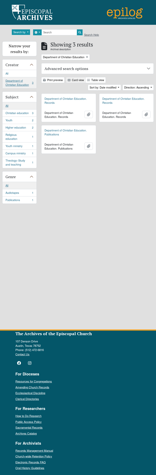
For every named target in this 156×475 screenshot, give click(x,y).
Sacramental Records (29, 427)
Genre (11, 176)
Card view (77, 80)
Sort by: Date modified (103, 87)
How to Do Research (28, 416)
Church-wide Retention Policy (33, 456)
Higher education (19, 128)
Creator (12, 64)
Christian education (19, 114)
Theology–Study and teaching (19, 162)
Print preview (54, 80)
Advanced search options (66, 68)
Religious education (19, 137)
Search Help (91, 35)
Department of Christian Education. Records (66, 101)
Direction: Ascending (137, 87)
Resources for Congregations (33, 381)
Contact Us (22, 354)
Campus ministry (19, 154)
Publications (19, 201)
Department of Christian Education (19, 83)
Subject (12, 97)
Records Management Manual (34, 450)
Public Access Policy (28, 422)
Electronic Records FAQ (30, 462)
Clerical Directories (27, 399)
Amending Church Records (32, 387)
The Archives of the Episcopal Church (53, 333)
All (7, 73)
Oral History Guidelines (29, 468)
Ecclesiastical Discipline (30, 393)
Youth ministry (19, 147)
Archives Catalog (26, 433)
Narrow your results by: (19, 48)
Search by (19, 32)
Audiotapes (19, 193)
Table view (97, 80)
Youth (19, 121)
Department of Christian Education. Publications (66, 132)
